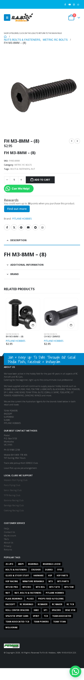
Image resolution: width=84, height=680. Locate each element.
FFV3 (59, 569)
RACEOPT (10, 604)
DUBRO (49, 569)
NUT (33, 169)
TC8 (46, 616)
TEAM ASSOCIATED (61, 616)
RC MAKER (57, 604)
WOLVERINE (11, 627)
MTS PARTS (63, 581)
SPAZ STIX (70, 610)
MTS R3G (40, 587)
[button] (7, 17)
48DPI (21, 564)
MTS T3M (68, 587)
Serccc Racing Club (12, 490)
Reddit (35, 227)
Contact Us (9, 532)
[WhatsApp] (78, 4)
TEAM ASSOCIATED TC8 (17, 621)
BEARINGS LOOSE (52, 564)
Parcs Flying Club (12, 485)
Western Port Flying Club (15, 480)
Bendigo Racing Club (14, 505)
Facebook (7, 227)
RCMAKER (42, 604)
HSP (50, 575)
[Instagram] (74, 4)
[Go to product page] (22, 314)
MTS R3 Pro (11, 587)
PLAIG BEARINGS (13, 598)
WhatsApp (42, 227)
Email (28, 227)
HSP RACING (11, 581)
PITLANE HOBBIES (22, 218)
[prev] (71, 141)
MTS (50, 581)
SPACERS (56, 610)
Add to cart (42, 179)
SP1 (45, 610)
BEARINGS (33, 564)
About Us (8, 542)
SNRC (36, 610)
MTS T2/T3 (54, 587)
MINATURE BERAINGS (33, 581)
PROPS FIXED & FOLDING (51, 598)
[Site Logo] (22, 17)
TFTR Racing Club (12, 495)
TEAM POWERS (41, 621)
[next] (77, 141)
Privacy (7, 546)
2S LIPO (9, 564)
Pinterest (21, 227)
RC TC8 (70, 604)
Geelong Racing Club (14, 510)
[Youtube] (69, 4)
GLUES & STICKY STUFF (17, 575)
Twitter (14, 227)
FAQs (6, 528)
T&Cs (6, 539)
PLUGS (30, 598)
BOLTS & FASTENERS (20, 169)
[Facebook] (65, 4)
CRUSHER (36, 569)
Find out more (17, 209)
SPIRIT (36, 616)
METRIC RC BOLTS (23, 164)
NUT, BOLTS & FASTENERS (27, 592)
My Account (10, 535)
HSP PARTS (62, 575)
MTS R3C (26, 587)
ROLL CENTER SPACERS (17, 610)
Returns (8, 549)
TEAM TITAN (59, 621)
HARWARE (38, 575)
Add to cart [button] (32, 325)
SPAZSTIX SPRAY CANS (16, 616)
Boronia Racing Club (13, 500)
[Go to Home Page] (5, 36)
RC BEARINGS (26, 604)
